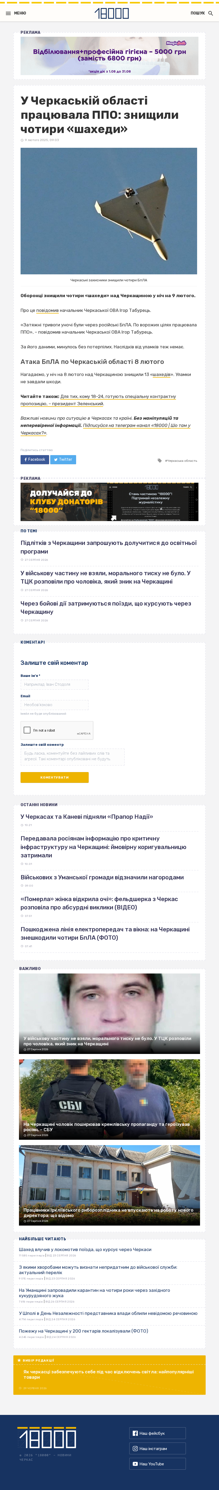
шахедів (161, 374)
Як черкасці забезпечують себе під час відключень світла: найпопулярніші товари (109, 1374)
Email (25, 696)
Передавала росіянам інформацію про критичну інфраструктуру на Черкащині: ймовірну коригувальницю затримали (103, 847)
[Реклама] (109, 56)
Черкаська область (182, 461)
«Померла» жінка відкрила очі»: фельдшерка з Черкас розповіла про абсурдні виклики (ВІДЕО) (99, 903)
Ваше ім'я (30, 676)
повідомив (47, 310)
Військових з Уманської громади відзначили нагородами (102, 877)
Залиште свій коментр (42, 745)
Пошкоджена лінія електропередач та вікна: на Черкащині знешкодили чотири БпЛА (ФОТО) (105, 933)
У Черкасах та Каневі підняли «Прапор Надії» (87, 816)
